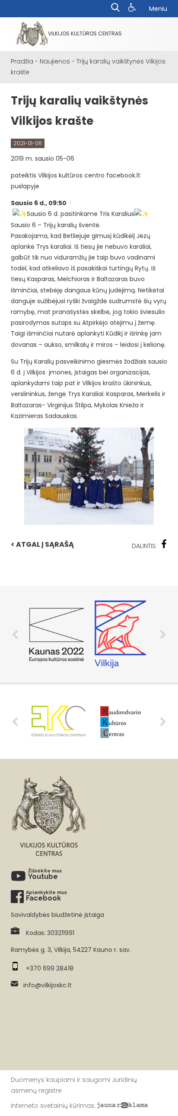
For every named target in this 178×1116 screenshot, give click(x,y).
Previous (15, 634)
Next (163, 634)
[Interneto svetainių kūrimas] (122, 1105)
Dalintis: (144, 546)
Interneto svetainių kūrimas (52, 1105)
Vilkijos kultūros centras (85, 33)
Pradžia (22, 61)
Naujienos (55, 61)
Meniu (158, 8)
